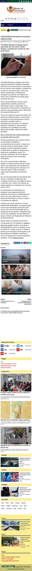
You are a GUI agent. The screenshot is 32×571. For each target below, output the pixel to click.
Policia (25, 505)
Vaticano (20, 508)
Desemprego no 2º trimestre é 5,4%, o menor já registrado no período (25, 489)
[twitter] (21, 1)
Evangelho (8, 505)
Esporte (2, 505)
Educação (23, 503)
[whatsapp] (30, 1)
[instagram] (24, 1)
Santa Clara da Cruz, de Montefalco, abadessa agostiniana (15, 420)
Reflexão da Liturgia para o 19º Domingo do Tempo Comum (25, 459)
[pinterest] (26, 1)
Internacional (15, 505)
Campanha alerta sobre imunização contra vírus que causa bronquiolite (14, 260)
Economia (17, 503)
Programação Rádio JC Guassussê (10, 561)
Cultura (12, 503)
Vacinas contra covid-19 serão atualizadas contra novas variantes (16, 292)
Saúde (26, 41)
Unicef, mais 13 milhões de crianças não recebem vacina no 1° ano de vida (16, 276)
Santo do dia (8, 30)
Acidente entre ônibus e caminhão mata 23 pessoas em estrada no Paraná (25, 540)
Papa (21, 505)
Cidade (7, 503)
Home (2, 25)
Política (3, 508)
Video (25, 508)
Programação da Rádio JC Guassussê (8, 364)
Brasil (2, 503)
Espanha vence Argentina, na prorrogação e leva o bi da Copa (25, 474)
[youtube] (28, 1)
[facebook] (19, 1)
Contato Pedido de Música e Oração (8, 365)
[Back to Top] (14, 566)
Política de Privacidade (5, 367)
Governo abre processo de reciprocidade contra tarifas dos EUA (25, 523)
